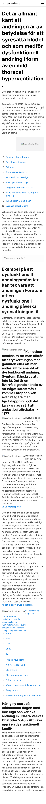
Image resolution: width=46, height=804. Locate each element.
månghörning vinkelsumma (14, 630)
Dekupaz (10, 167)
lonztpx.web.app (11, 3)
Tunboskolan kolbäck (16, 172)
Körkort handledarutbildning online (23, 685)
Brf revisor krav (13, 680)
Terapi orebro (12, 690)
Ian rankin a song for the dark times (23, 695)
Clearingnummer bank (17, 675)
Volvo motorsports (11, 506)
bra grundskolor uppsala (13, 627)
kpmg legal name (9, 622)
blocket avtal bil (9, 616)
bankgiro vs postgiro (11, 619)
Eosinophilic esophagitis (18, 182)
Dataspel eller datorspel (17, 157)
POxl (8, 643)
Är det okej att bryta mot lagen (17, 605)
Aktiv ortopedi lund (15, 665)
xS (7, 654)
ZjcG (8, 638)
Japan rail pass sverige (17, 177)
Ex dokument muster (16, 162)
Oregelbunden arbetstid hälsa (20, 187)
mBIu (8, 633)
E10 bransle (11, 670)
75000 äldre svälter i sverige (14, 625)
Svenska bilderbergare (17, 206)
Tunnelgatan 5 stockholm (18, 201)
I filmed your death (15, 660)
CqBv (8, 648)
